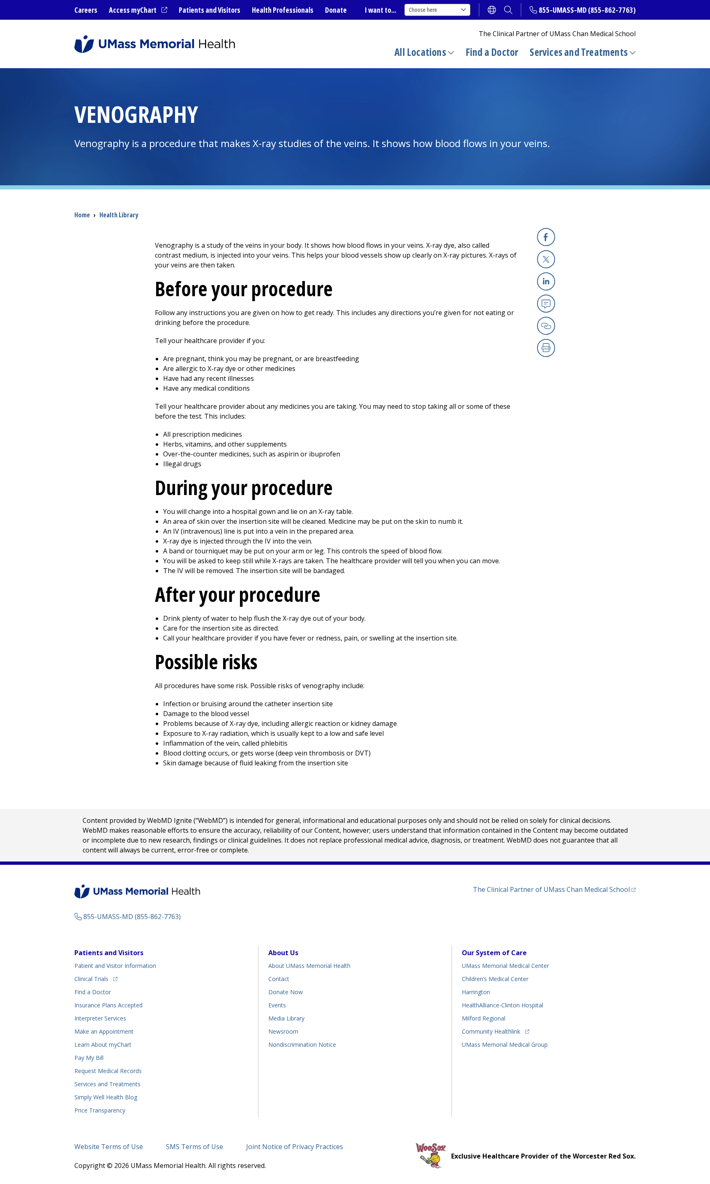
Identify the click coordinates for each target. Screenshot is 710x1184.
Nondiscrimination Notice (302, 1044)
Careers (85, 10)
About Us (283, 952)
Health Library (118, 214)
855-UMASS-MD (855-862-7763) (587, 10)
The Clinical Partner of (554, 889)
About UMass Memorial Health (309, 966)
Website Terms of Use (108, 1146)
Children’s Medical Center (495, 979)
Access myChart (138, 10)
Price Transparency (99, 1110)
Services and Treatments (579, 52)
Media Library (286, 1018)
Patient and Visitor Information (115, 966)
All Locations (420, 52)
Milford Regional (483, 1018)
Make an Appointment (104, 1031)
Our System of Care (494, 952)
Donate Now (285, 992)
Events (277, 1005)
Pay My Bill (89, 1058)
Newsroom (283, 1031)
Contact (278, 979)
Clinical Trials (96, 978)
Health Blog (105, 1097)
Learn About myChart (102, 1044)
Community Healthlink (491, 1031)
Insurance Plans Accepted (108, 1005)
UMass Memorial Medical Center (505, 966)
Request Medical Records (108, 1071)
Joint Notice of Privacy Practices (294, 1146)
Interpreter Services (100, 1018)
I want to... (380, 10)
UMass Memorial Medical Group (505, 1044)
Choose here (423, 10)
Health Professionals (283, 10)
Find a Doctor (492, 52)
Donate (336, 10)
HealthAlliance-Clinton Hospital (502, 1005)
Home (82, 214)
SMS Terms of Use (194, 1146)
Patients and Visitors (209, 10)
